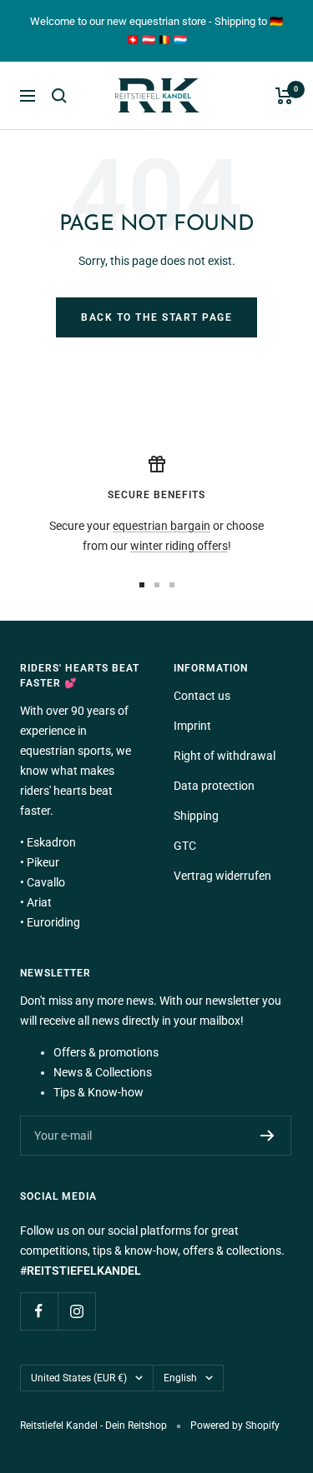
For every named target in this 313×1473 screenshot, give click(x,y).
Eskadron (51, 842)
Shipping (196, 815)
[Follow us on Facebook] (39, 1311)
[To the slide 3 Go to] (171, 584)
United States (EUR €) (79, 1378)
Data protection (214, 785)
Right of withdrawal (224, 755)
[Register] (267, 1135)
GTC (185, 845)
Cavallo (46, 882)
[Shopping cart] (284, 95)
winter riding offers (179, 545)
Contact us (202, 695)
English (180, 1378)
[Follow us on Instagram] (76, 1311)
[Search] (59, 95)
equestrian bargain (161, 525)
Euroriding (53, 922)
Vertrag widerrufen (222, 875)
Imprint (192, 725)
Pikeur (43, 862)
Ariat (39, 902)
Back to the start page (156, 317)
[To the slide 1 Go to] (141, 584)
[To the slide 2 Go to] (156, 584)
